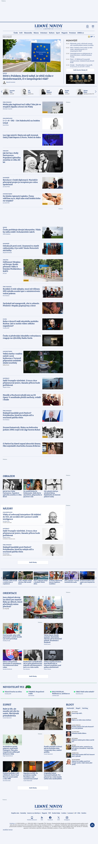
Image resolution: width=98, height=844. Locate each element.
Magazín (64, 33)
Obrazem (5, 150)
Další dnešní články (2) (80, 70)
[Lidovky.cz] (49, 26)
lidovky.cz (49, 807)
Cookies (63, 813)
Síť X (58, 819)
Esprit (7, 704)
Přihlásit (87, 27)
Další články (33, 562)
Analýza (5, 259)
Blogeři (78, 708)
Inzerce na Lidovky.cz (34, 813)
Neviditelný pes (13, 687)
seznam (70, 813)
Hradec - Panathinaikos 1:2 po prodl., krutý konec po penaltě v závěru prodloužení (81, 66)
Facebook (50, 819)
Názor (5, 73)
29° (91, 37)
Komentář (6, 177)
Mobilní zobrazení (32, 819)
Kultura (51, 33)
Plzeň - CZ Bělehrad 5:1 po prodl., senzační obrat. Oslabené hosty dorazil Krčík (82, 60)
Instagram (67, 819)
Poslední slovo (7, 118)
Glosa (5, 319)
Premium (72, 33)
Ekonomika (28, 33)
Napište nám (15, 813)
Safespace (6, 378)
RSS (42, 819)
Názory (36, 33)
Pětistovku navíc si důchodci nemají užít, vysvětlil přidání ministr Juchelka (82, 44)
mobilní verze (8, 830)
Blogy (70, 704)
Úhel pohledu (7, 102)
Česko (16, 33)
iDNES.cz (80, 33)
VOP (49, 813)
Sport (58, 33)
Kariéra (83, 813)
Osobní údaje (56, 813)
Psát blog (85, 708)
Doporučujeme (7, 194)
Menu (93, 27)
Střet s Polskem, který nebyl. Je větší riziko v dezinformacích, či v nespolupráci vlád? (81, 49)
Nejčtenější (70, 708)
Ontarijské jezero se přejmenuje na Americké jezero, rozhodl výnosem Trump (81, 55)
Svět (21, 33)
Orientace (43, 33)
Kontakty (23, 813)
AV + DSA (77, 813)
